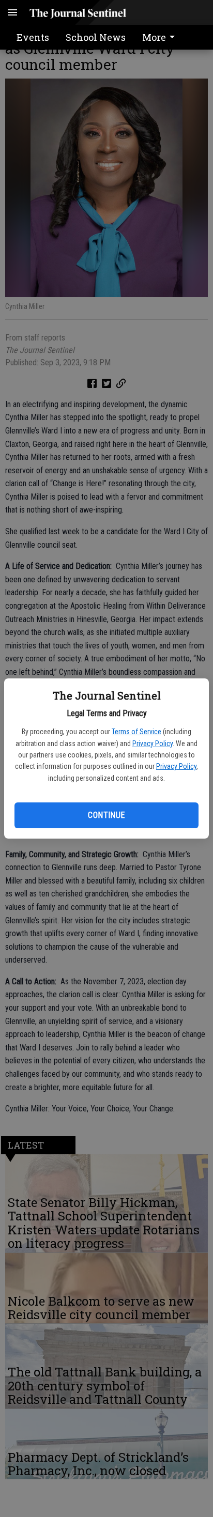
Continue (106, 815)
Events (33, 37)
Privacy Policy (152, 743)
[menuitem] (161, 37)
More (154, 37)
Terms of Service (136, 731)
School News (96, 37)
